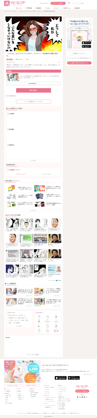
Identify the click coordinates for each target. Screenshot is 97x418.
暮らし (14, 11)
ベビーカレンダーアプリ (50, 405)
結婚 (27, 59)
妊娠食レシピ (21, 397)
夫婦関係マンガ (12, 317)
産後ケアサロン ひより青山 (64, 398)
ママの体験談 (16, 322)
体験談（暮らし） (20, 59)
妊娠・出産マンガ (13, 315)
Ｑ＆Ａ (48, 8)
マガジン (47, 391)
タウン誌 (47, 393)
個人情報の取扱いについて (37, 413)
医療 (10, 322)
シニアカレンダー (62, 391)
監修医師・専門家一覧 (31, 385)
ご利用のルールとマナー (79, 53)
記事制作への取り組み (13, 385)
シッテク (60, 393)
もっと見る (32, 160)
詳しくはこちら (87, 374)
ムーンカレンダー (62, 387)
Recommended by (52, 280)
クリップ (29, 295)
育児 (6, 401)
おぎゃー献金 (61, 406)
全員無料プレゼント (49, 399)
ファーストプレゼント (49, 401)
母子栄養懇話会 (62, 408)
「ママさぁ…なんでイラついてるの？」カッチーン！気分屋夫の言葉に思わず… (37, 11)
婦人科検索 (33, 396)
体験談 (19, 391)
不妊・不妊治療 (9, 403)
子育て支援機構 (62, 405)
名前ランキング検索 (49, 387)
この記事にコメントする (34, 101)
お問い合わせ (76, 413)
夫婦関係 (9, 71)
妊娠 (23, 320)
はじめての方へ (45, 3)
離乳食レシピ (21, 395)
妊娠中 (7, 397)
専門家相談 (29, 8)
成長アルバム (67, 8)
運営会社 (29, 413)
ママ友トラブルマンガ (14, 320)
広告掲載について (65, 413)
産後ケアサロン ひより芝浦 (64, 400)
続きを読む (33, 90)
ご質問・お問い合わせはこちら (79, 63)
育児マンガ (22, 315)
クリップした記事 (33, 354)
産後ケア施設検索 (34, 392)
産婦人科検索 (33, 394)
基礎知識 (39, 8)
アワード (47, 389)
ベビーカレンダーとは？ (22, 413)
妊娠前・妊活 (8, 395)
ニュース (20, 8)
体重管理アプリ (48, 407)
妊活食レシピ (21, 399)
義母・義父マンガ (22, 317)
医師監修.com (61, 397)
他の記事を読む (32, 83)
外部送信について (46, 413)
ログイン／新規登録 (58, 3)
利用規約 (71, 413)
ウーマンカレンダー (63, 389)
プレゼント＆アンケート (50, 397)
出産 (27, 320)
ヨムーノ (60, 395)
